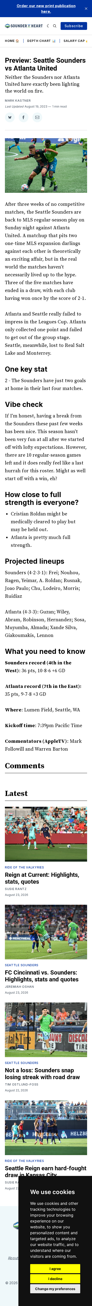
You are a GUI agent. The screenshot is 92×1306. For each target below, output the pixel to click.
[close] (86, 8)
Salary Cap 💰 (76, 41)
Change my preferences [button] (55, 1289)
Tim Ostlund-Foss (22, 1084)
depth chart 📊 (41, 41)
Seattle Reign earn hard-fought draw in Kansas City (45, 1172)
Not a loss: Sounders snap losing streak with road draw (42, 1074)
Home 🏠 (12, 41)
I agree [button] (55, 1269)
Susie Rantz (16, 889)
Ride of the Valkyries (24, 867)
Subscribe (74, 26)
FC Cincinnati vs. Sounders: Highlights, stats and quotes (42, 976)
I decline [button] (55, 1279)
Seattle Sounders (22, 965)
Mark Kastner (18, 100)
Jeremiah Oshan (19, 987)
